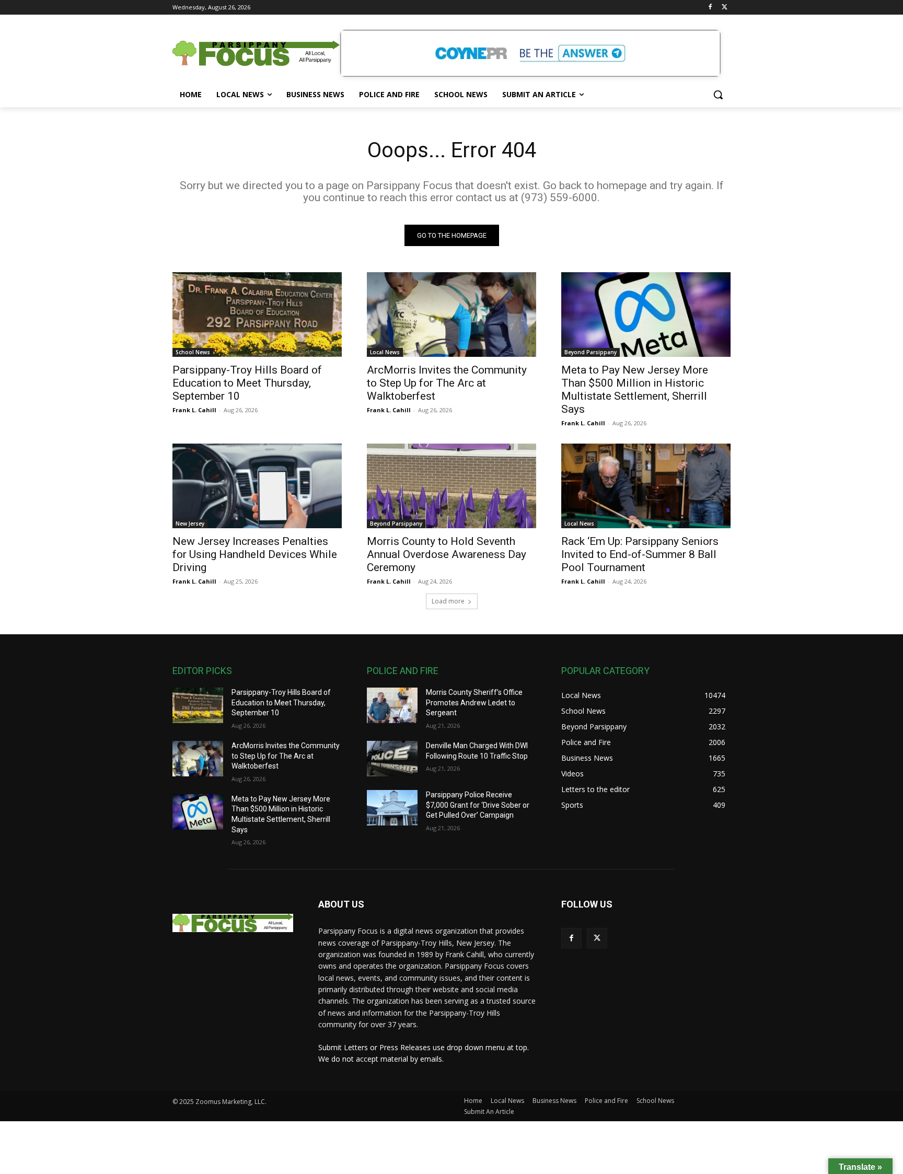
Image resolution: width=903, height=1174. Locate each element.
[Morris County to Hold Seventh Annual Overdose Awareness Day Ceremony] (451, 486)
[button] (718, 94)
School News (193, 352)
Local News (385, 352)
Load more (448, 601)
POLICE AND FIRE (402, 670)
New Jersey (190, 523)
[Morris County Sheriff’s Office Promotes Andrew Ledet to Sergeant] (392, 705)
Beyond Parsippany (590, 352)
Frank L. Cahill (194, 410)
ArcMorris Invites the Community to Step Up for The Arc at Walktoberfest (447, 383)
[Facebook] (710, 8)
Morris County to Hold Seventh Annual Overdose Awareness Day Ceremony (446, 554)
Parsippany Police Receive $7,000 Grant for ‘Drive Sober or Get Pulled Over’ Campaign (477, 805)
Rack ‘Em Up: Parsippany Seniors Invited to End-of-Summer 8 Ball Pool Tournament (640, 554)
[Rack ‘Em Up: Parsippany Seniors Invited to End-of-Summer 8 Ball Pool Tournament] (646, 486)
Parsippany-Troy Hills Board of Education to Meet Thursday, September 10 (247, 383)
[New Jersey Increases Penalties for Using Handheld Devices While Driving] (257, 486)
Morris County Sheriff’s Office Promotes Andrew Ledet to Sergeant (474, 702)
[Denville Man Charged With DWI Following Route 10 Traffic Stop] (392, 758)
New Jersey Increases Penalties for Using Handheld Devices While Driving (254, 554)
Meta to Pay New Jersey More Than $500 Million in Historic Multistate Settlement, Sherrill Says (634, 389)
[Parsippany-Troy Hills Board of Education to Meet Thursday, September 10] (257, 314)
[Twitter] (725, 8)
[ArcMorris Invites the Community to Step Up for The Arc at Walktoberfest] (451, 314)
